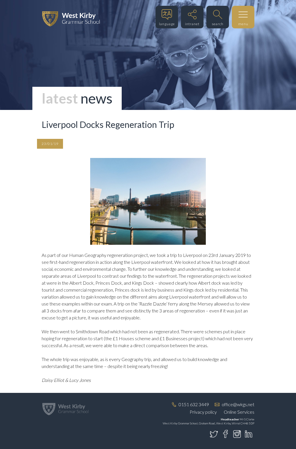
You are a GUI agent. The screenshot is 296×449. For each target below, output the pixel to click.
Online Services (239, 412)
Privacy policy (203, 412)
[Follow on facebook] (225, 434)
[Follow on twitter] (214, 434)
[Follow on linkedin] (248, 434)
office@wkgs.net (238, 404)
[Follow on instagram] (237, 434)
